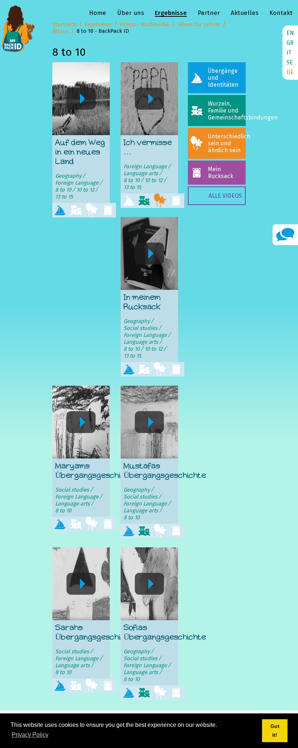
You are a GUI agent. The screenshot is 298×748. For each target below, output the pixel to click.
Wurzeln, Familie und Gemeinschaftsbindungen (227, 110)
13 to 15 (64, 196)
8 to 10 (63, 189)
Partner (209, 13)
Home (97, 13)
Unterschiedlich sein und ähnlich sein (227, 143)
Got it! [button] (274, 730)
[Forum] (285, 234)
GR (290, 42)
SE (289, 62)
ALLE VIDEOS (225, 195)
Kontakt (281, 13)
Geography (68, 176)
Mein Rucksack (220, 173)
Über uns (130, 13)
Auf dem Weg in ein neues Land (80, 152)
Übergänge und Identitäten (223, 77)
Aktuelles (244, 13)
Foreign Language (76, 183)
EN (290, 32)
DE (290, 72)
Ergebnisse (171, 13)
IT (288, 52)
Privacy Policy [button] (30, 735)
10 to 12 (85, 189)
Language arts (141, 173)
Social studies (140, 328)
